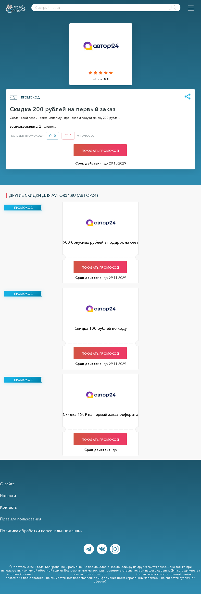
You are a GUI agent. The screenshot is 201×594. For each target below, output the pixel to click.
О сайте (7, 483)
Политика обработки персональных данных (41, 530)
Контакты (8, 507)
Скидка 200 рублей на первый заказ (62, 109)
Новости (8, 495)
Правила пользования (20, 519)
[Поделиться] (187, 97)
